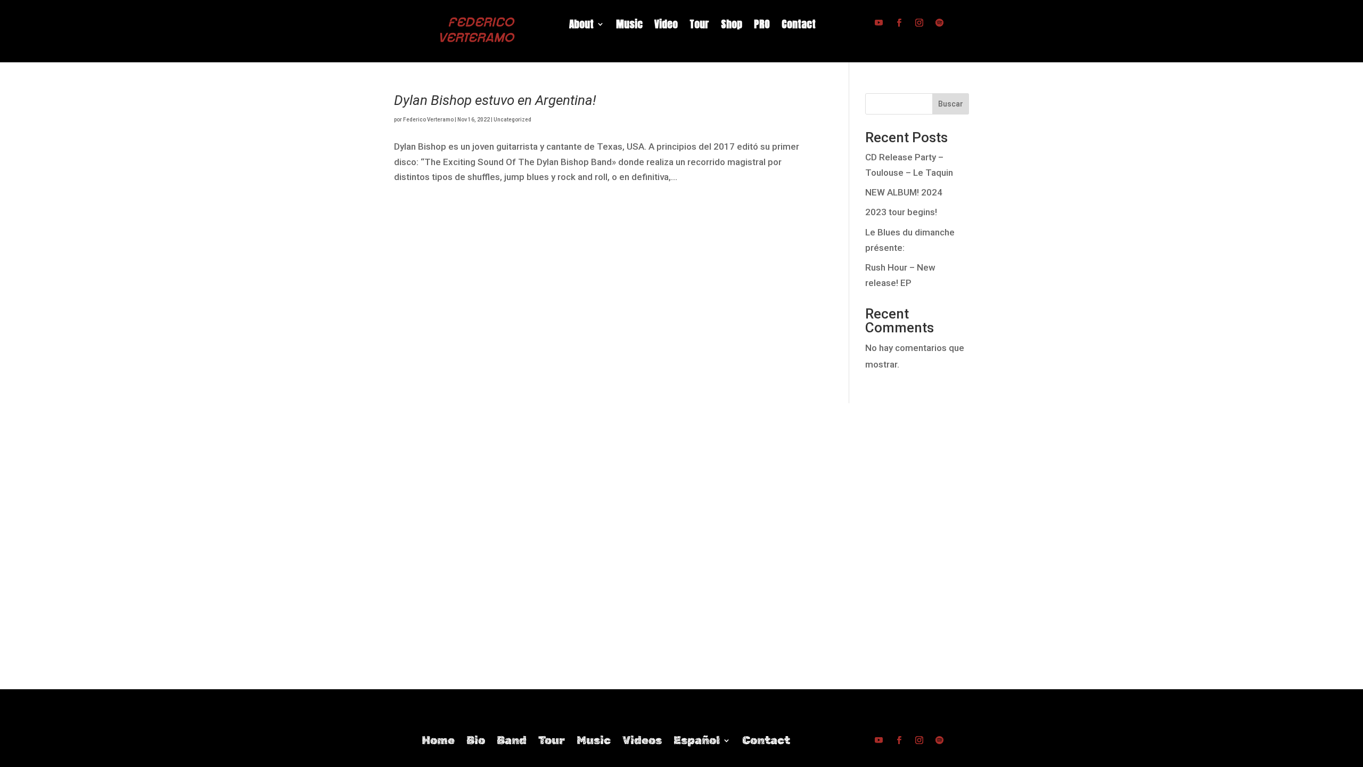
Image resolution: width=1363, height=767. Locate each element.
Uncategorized (512, 120)
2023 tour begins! (901, 212)
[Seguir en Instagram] (919, 23)
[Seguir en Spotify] (939, 23)
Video (666, 25)
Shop (731, 25)
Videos (642, 742)
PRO (762, 25)
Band (512, 742)
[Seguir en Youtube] (878, 23)
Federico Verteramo (428, 120)
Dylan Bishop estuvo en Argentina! (495, 100)
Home (438, 742)
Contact (799, 25)
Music (629, 25)
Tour (699, 25)
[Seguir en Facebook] (899, 23)
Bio (475, 742)
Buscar (950, 104)
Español (697, 742)
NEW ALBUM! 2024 (903, 192)
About (581, 25)
